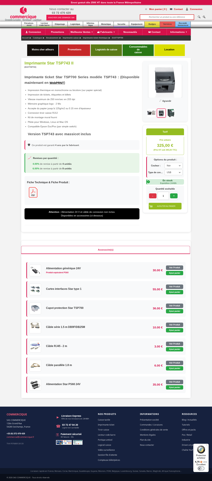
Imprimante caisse (71, 38)
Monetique (106, 24)
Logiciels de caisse (106, 49)
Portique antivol (105, 439)
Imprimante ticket (106, 424)
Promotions (74, 49)
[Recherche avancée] (204, 17)
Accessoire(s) (105, 249)
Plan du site (145, 439)
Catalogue (37, 38)
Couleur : (155, 165)
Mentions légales (148, 434)
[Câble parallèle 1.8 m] (35, 365)
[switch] (201, 468)
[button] (165, 206)
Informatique (91, 24)
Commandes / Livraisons (151, 424)
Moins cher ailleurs (43, 49)
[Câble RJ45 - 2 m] (35, 346)
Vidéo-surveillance (106, 450)
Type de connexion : (155, 172)
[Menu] (207, 446)
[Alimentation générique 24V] (35, 270)
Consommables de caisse (138, 49)
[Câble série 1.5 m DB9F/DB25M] (35, 327)
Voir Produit (174, 267)
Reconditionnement (183, 24)
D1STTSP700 (117, 38)
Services (167, 24)
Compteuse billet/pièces (109, 460)
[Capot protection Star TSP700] (35, 308)
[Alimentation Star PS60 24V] (35, 385)
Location (169, 49)
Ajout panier (174, 273)
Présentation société (149, 419)
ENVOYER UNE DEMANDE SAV (61, 18)
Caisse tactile (104, 419)
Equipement (136, 24)
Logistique (75, 24)
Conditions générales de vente (154, 429)
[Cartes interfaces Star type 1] (35, 289)
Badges (152, 24)
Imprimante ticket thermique (95, 38)
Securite (121, 24)
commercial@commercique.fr (20, 437)
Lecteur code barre (44, 24)
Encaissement (29, 24)
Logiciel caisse (104, 445)
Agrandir (166, 101)
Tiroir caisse (103, 429)
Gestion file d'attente (107, 454)
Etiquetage (60, 24)
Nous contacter (147, 445)
